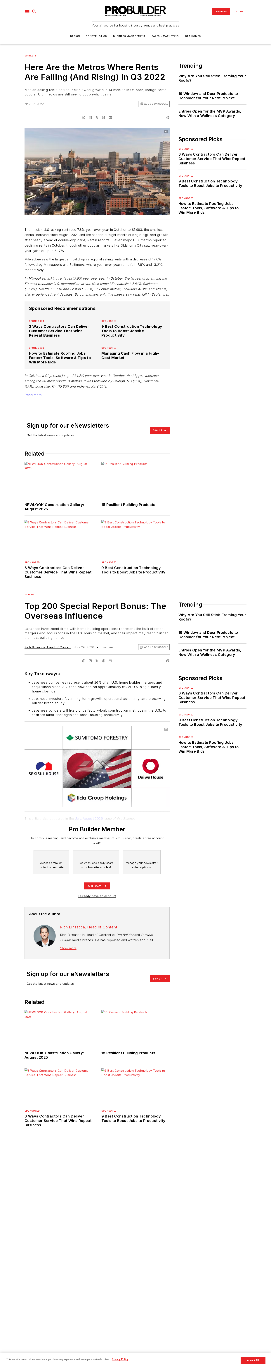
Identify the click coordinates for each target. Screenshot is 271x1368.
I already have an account (97, 896)
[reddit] (103, 117)
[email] (110, 117)
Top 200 (30, 594)
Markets (31, 55)
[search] (34, 11)
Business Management (129, 36)
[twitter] (97, 117)
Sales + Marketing (165, 36)
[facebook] (84, 117)
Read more (33, 395)
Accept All (253, 1360)
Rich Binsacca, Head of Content (48, 647)
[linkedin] (90, 117)
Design (75, 36)
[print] (168, 117)
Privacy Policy (120, 1359)
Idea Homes (193, 36)
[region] (135, 1360)
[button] (27, 11)
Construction (96, 36)
